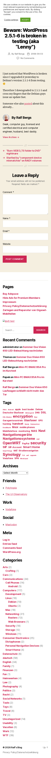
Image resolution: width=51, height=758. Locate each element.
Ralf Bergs (19, 54)
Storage (10, 629)
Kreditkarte (7, 427)
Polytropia (11, 487)
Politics (7, 690)
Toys (6, 706)
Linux (8, 598)
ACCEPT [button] (25, 20)
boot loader (28, 409)
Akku (5, 410)
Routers (12, 617)
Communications (13, 579)
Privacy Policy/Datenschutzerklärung (25, 306)
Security (10, 625)
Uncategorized (11, 719)
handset (17, 423)
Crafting (10, 570)
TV (4, 714)
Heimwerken (34, 424)
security (38, 443)
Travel (6, 710)
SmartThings (7, 451)
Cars (5, 574)
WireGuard (24, 459)
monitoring (24, 431)
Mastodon (11, 524)
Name (6, 218)
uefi (27, 455)
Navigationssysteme (19, 439)
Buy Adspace (10, 293)
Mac (7, 609)
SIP (5, 447)
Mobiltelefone (10, 431)
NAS (34, 431)
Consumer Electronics (16, 638)
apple (18, 409)
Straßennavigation (28, 450)
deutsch (7, 658)
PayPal (25, 443)
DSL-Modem (7, 417)
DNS (37, 412)
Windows (10, 634)
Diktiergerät (29, 413)
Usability (8, 723)
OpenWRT (12, 443)
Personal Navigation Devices (22, 645)
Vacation (8, 727)
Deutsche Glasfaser (13, 412)
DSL (43, 412)
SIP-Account (15, 447)
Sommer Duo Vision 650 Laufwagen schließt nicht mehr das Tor (25, 391)
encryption (23, 416)
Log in (6, 539)
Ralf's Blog (16, 747)
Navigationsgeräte (17, 435)
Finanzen (8, 670)
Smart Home (31, 447)
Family (6, 666)
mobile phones (27, 427)
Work (6, 731)
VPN (16, 458)
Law (5, 682)
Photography (10, 686)
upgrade (33, 455)
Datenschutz (10, 653)
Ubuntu (12, 605)
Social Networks (12, 698)
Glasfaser (30, 420)
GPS (40, 420)
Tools (6, 702)
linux (15, 427)
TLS (23, 455)
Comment (8, 192)
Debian (39, 409)
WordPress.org (12, 552)
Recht (6, 694)
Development (13, 594)
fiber (35, 417)
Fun (5, 674)
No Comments (27, 58)
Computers (9, 590)
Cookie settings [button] (11, 20)
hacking (7, 423)
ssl (15, 450)
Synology (12, 454)
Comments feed (12, 547)
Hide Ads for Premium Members (21, 297)
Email (6, 231)
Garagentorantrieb (13, 420)
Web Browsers (16, 621)
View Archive (11, 137)
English (7, 662)
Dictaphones (12, 641)
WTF (5, 735)
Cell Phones (12, 582)
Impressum (9, 302)
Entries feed (10, 543)
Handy (27, 424)
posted (28, 103)
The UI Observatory (16, 494)
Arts (5, 567)
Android (11, 410)
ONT (38, 439)
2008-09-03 (37, 54)
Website (6, 244)
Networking (12, 614)
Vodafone (8, 458)
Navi (41, 431)
